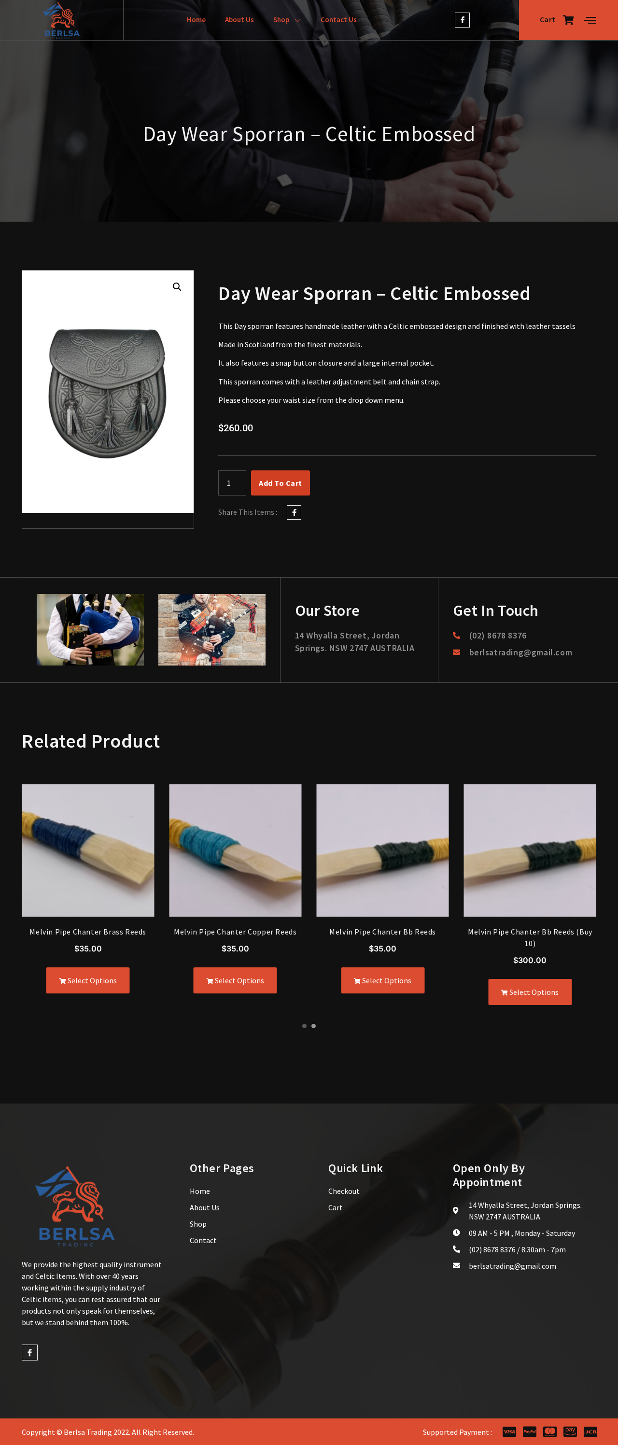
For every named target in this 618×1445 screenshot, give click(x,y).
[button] (177, 287)
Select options (91, 980)
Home (196, 19)
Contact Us (339, 19)
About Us (239, 19)
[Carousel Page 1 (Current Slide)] (304, 1026)
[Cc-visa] (509, 1432)
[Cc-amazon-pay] (570, 1432)
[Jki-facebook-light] (462, 20)
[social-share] (294, 512)
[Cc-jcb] (590, 1432)
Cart (548, 19)
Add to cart (280, 483)
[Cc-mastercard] (550, 1432)
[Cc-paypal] (529, 1432)
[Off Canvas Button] (590, 20)
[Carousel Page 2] (313, 1026)
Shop (281, 19)
